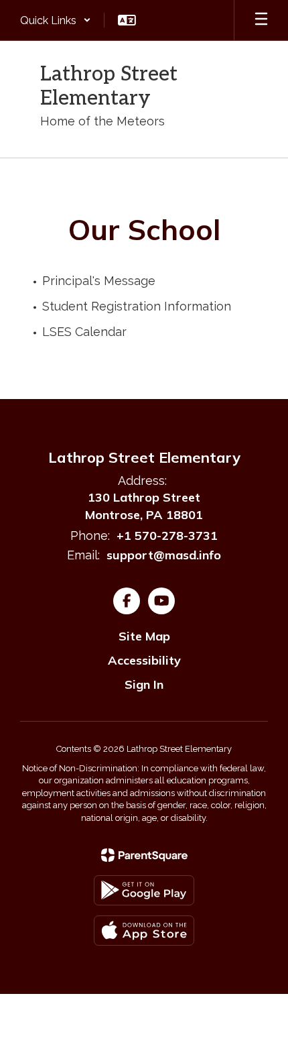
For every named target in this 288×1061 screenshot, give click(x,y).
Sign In (144, 684)
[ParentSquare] (144, 855)
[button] (55, 20)
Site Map (144, 636)
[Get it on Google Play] (144, 890)
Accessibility (144, 660)
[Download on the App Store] (144, 930)
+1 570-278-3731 (167, 535)
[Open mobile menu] (261, 20)
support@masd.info (163, 555)
